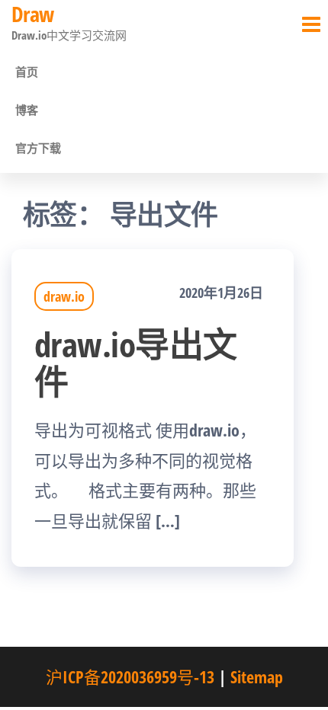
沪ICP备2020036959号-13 (130, 676)
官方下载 (38, 147)
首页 (26, 71)
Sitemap (256, 676)
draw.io (64, 296)
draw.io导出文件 (135, 363)
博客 (26, 109)
